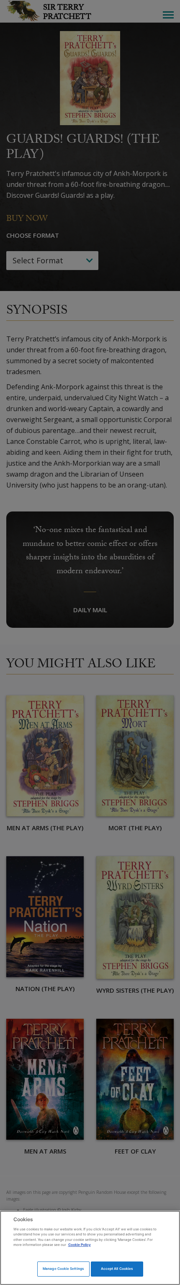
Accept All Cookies (117, 1269)
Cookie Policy (79, 1245)
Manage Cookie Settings (63, 1269)
